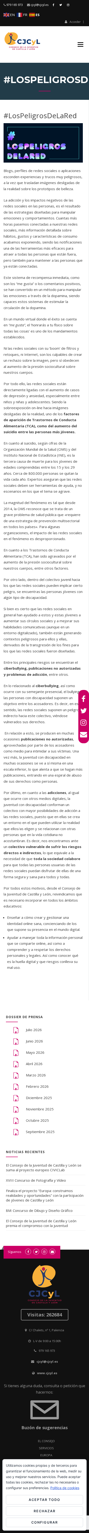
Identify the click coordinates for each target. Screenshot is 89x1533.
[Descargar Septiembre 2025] (15, 1132)
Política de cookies (64, 1488)
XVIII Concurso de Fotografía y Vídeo (36, 1180)
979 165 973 (14, 5)
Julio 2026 (34, 1029)
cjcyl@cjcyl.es (39, 5)
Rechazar (45, 1511)
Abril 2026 (34, 1063)
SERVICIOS (46, 1448)
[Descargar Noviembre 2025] (15, 1109)
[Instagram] (84, 722)
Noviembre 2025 (40, 1109)
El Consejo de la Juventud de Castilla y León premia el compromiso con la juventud (41, 1223)
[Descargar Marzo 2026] (15, 1075)
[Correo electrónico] (84, 734)
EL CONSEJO (46, 1441)
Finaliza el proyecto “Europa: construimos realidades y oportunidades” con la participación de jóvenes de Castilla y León (45, 1195)
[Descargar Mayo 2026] (15, 1052)
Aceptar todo (44, 1500)
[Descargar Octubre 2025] (15, 1120)
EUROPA (46, 1455)
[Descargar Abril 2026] (15, 1064)
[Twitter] (84, 710)
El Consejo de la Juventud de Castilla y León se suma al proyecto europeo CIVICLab (43, 1167)
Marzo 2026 (36, 1075)
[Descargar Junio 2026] (15, 1041)
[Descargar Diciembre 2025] (15, 1098)
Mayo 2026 (35, 1052)
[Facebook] (84, 698)
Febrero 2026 (37, 1086)
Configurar (44, 1522)
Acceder (75, 21)
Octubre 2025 (37, 1120)
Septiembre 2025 (40, 1131)
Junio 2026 (34, 1041)
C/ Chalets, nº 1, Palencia (46, 1330)
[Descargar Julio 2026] (15, 1030)
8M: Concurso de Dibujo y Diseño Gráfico (39, 1210)
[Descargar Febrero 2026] (15, 1086)
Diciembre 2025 (39, 1097)
